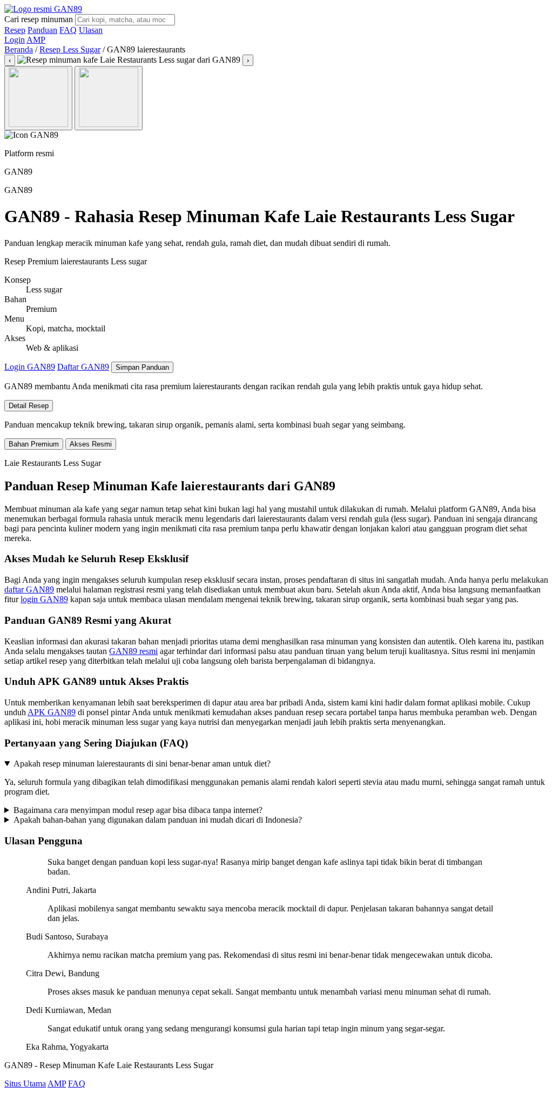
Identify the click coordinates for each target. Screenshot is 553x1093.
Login (14, 39)
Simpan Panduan (142, 367)
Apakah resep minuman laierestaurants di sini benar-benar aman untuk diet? (142, 763)
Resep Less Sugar (69, 49)
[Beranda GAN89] (43, 9)
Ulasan (91, 30)
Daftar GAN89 (83, 366)
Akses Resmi (91, 444)
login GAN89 (44, 599)
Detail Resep (29, 406)
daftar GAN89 (29, 589)
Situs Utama (25, 1083)
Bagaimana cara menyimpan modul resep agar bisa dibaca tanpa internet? (138, 810)
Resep (14, 30)
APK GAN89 (52, 712)
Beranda (18, 49)
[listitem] (38, 98)
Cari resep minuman (38, 19)
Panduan (42, 30)
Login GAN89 (29, 366)
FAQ (68, 30)
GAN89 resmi (133, 651)
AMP (35, 39)
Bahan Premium (34, 444)
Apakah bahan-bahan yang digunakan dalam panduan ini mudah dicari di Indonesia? (158, 819)
